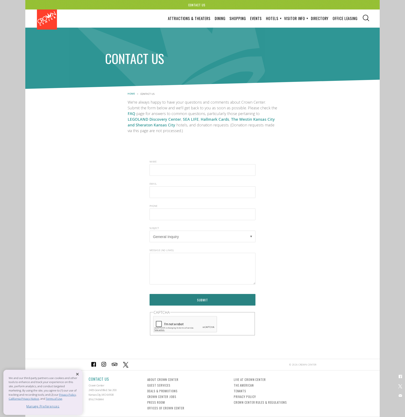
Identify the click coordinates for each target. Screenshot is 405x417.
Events (256, 18)
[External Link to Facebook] (94, 364)
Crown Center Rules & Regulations (260, 402)
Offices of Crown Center (166, 408)
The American (244, 385)
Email (153, 183)
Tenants (240, 391)
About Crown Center (162, 379)
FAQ (131, 113)
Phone (154, 205)
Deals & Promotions (162, 391)
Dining (220, 18)
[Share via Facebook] (400, 376)
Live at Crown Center (250, 379)
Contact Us (196, 5)
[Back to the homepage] (47, 19)
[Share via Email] (400, 395)
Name (153, 161)
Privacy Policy (245, 396)
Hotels (272, 18)
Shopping (238, 18)
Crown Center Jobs (161, 396)
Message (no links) (162, 250)
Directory (319, 18)
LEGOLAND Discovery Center (154, 119)
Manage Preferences (42, 406)
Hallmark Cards (215, 119)
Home (131, 93)
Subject (154, 228)
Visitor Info (294, 18)
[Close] (77, 374)
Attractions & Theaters (189, 18)
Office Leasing (345, 18)
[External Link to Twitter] (125, 364)
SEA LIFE (191, 119)
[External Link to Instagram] (104, 364)
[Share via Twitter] (400, 386)
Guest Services (159, 385)
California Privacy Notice (24, 399)
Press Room (156, 402)
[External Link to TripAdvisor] (114, 364)
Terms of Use (54, 399)
